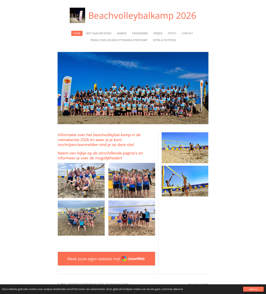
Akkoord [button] (253, 289)
